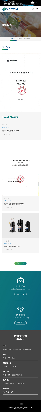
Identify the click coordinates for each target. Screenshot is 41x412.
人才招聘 (13, 366)
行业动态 (13, 383)
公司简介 (6, 366)
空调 (9, 358)
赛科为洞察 (21, 383)
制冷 (4, 358)
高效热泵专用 (27, 349)
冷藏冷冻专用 (17, 349)
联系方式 (6, 392)
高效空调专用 (7, 349)
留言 (11, 392)
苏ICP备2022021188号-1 (19, 408)
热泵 (13, 358)
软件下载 (19, 375)
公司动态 (6, 383)
